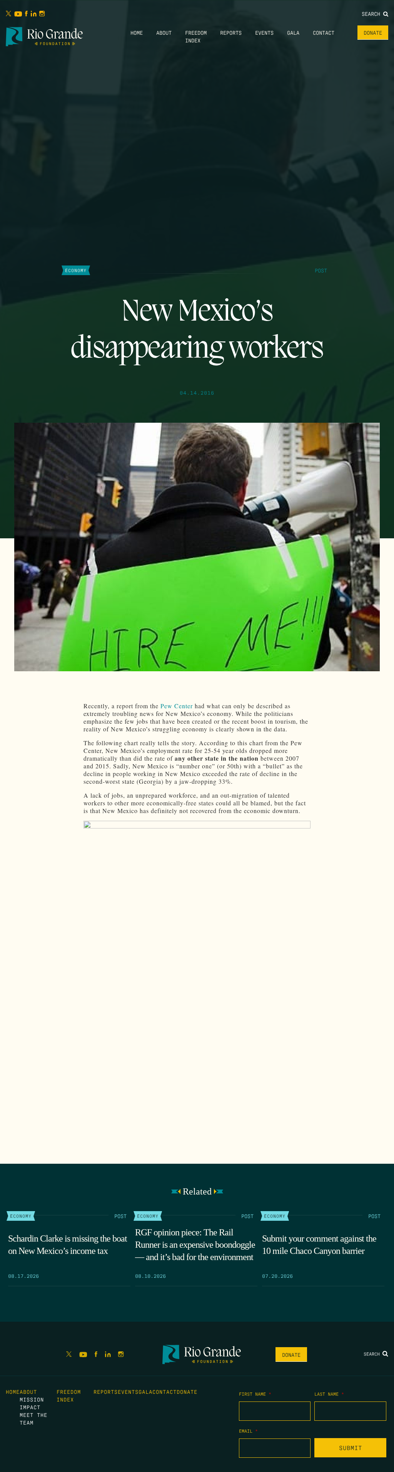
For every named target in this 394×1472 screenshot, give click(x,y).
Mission (32, 1399)
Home (136, 32)
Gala (293, 32)
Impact (30, 1406)
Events (264, 32)
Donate (373, 32)
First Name (255, 1394)
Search (372, 13)
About (164, 32)
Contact (323, 32)
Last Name (329, 1394)
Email (248, 1431)
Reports (231, 32)
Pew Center (176, 706)
